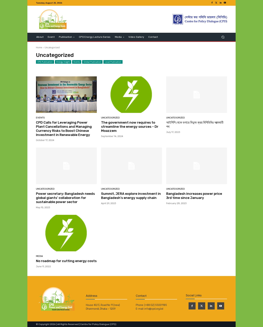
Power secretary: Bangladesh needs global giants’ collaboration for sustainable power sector (65, 198)
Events (77, 61)
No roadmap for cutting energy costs (66, 261)
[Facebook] (212, 3)
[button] (223, 37)
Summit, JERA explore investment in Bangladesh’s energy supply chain (131, 196)
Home (39, 47)
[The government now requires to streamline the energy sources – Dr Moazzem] (131, 94)
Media (39, 256)
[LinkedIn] (220, 3)
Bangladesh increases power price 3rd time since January (194, 196)
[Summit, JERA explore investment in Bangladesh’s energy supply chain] (131, 166)
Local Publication (113, 61)
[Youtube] (225, 3)
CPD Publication (45, 61)
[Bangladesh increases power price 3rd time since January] (196, 166)
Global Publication (92, 61)
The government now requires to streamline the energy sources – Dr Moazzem (129, 126)
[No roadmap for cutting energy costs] (66, 233)
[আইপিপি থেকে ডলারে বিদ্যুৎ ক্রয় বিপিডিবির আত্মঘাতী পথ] (196, 94)
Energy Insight (63, 61)
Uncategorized (110, 117)
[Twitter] (216, 3)
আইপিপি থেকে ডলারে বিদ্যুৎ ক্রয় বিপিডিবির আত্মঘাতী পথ (194, 124)
